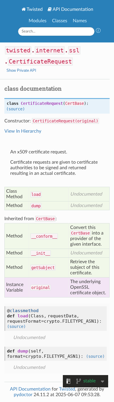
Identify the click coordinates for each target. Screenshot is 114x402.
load (36, 194)
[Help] (98, 31)
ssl (74, 50)
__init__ (40, 253)
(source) (15, 109)
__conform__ (44, 236)
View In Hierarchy (22, 131)
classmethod (24, 310)
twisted (18, 50)
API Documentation (73, 9)
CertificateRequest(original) (65, 121)
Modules (37, 20)
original (40, 287)
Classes (59, 20)
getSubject (43, 267)
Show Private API (21, 70)
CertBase (74, 103)
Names (80, 20)
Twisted (35, 9)
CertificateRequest (40, 61)
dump (36, 205)
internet (50, 50)
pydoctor (23, 394)
